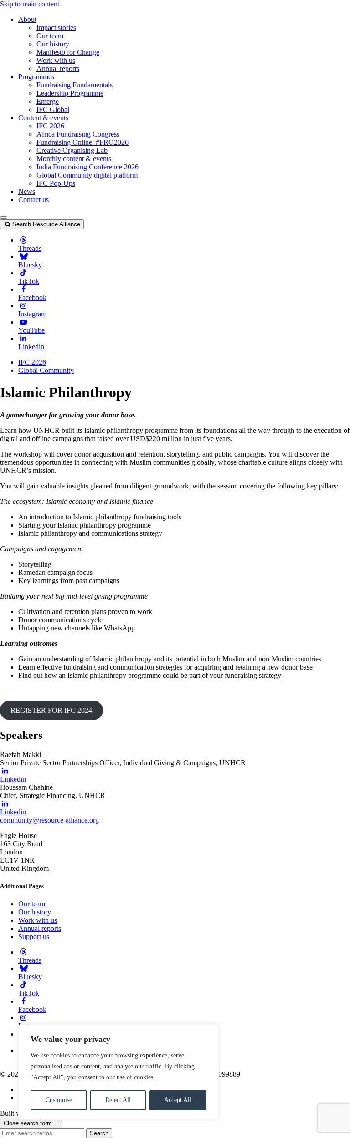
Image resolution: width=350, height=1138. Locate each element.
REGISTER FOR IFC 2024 (51, 710)
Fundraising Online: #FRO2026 (82, 142)
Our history (52, 44)
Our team (49, 36)
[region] (118, 1072)
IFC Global (52, 109)
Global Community (46, 370)
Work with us (55, 60)
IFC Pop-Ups (55, 183)
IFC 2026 (50, 126)
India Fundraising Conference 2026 (87, 167)
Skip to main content (29, 4)
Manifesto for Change (67, 52)
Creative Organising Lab (72, 150)
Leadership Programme (69, 93)
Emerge (47, 101)
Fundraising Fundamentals (74, 85)
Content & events (43, 118)
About (27, 19)
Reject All (118, 1100)
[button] (3, 217)
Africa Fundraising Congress (77, 134)
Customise (59, 1100)
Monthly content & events (73, 159)
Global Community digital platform (87, 175)
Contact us (33, 199)
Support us (33, 936)
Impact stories (56, 27)
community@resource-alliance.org (49, 820)
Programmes (36, 77)
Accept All (177, 1100)
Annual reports (57, 68)
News (26, 191)
